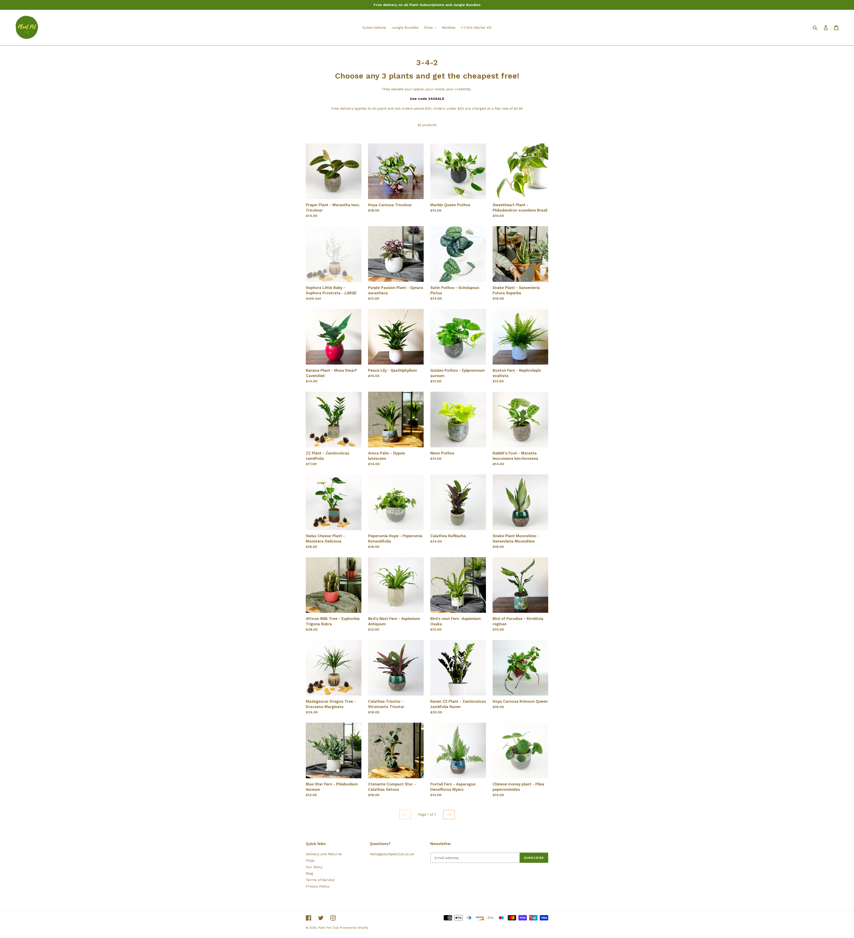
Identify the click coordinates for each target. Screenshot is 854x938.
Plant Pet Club (328, 927)
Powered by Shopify (354, 927)
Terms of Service (320, 880)
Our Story (314, 867)
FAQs (310, 860)
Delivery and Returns (324, 854)
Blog (309, 873)
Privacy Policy (317, 886)
